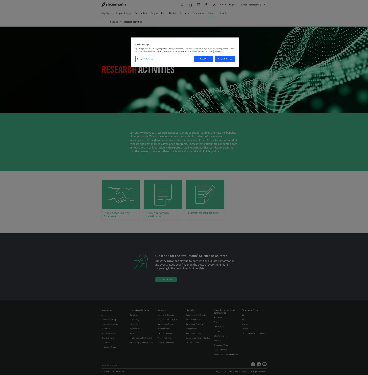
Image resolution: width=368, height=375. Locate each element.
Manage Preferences (145, 59)
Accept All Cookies (225, 59)
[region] (185, 52)
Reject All (203, 59)
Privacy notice (219, 51)
